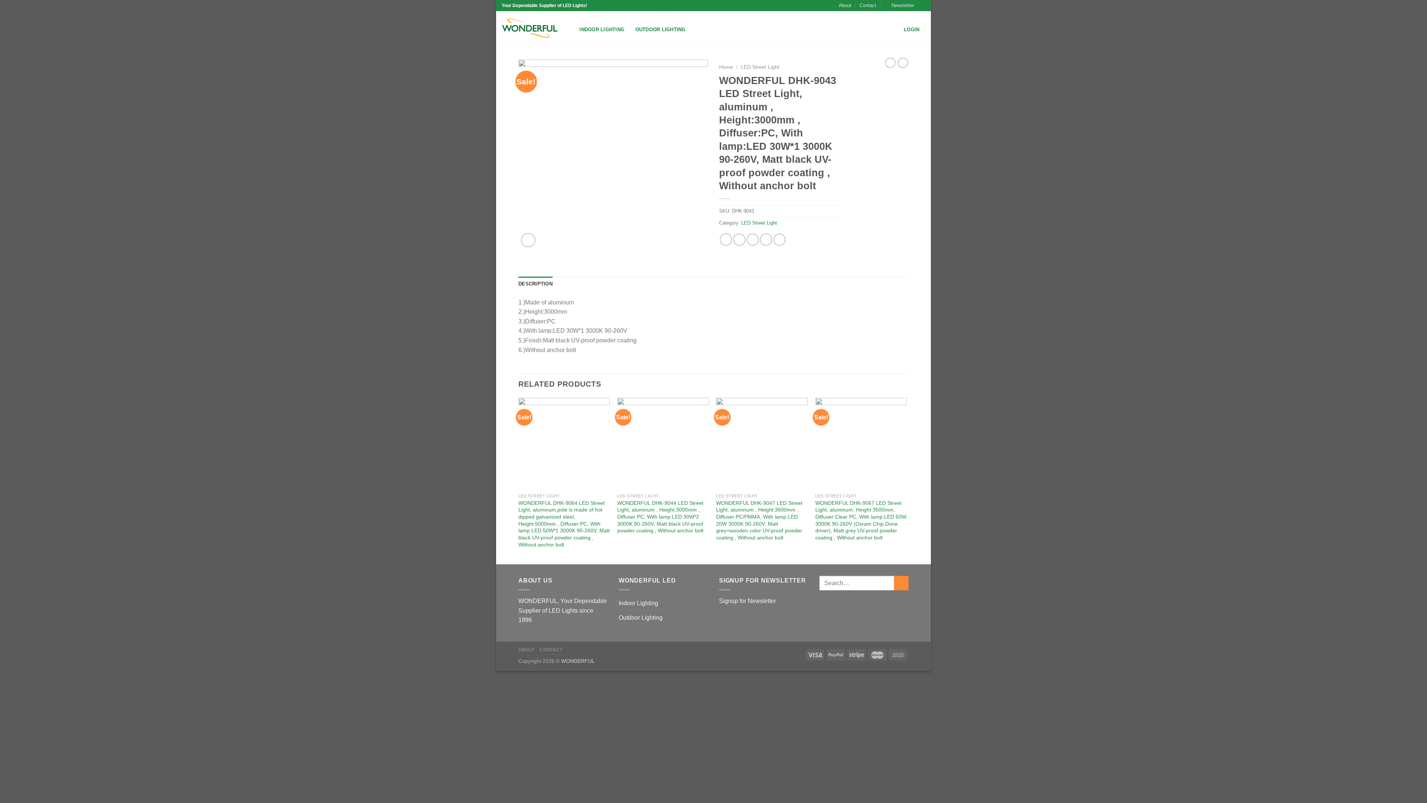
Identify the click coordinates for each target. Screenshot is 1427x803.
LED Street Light (760, 67)
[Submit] (901, 583)
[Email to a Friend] (753, 239)
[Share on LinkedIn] (779, 239)
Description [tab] (535, 284)
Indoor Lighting (601, 29)
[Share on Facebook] (726, 239)
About (845, 5)
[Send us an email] (921, 5)
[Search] (571, 30)
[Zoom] (528, 240)
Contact (868, 5)
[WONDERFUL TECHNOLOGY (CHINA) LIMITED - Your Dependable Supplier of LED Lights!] (529, 28)
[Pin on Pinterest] (766, 239)
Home (726, 67)
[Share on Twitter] (739, 239)
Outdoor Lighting (660, 29)
